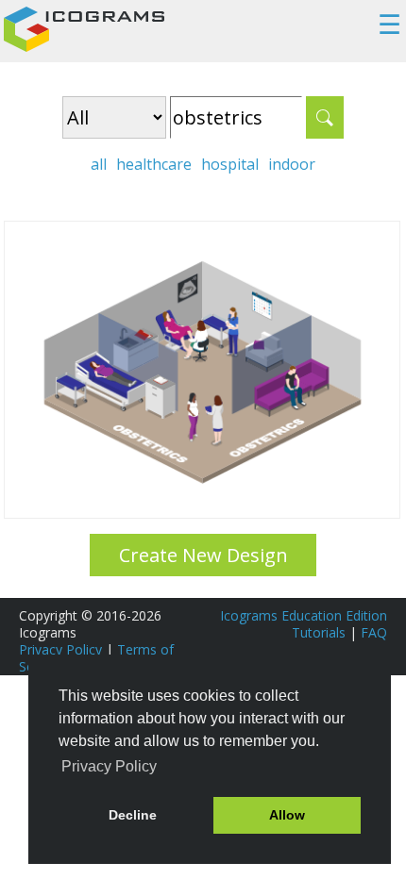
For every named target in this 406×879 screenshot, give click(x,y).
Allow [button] (287, 814)
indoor (291, 164)
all (99, 164)
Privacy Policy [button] (109, 766)
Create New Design (203, 555)
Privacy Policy (60, 649)
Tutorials (319, 632)
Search (325, 117)
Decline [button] (133, 814)
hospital (230, 164)
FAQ (374, 632)
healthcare (154, 164)
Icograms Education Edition (303, 615)
